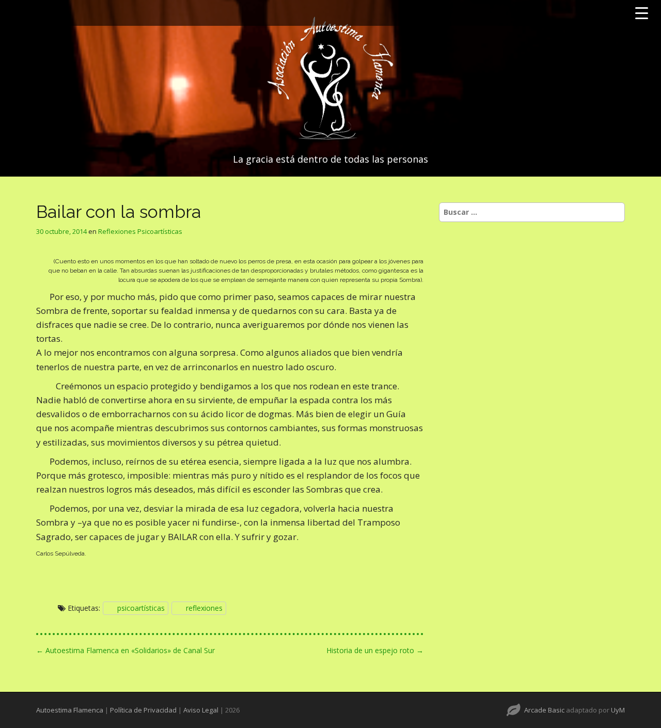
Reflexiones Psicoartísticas (140, 231)
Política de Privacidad (143, 710)
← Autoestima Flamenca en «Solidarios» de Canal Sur (125, 650)
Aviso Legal (200, 710)
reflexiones (204, 608)
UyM (618, 710)
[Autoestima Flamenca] (330, 78)
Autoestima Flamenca (69, 710)
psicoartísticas (141, 608)
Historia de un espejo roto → (374, 650)
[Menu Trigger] (641, 13)
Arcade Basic (544, 710)
